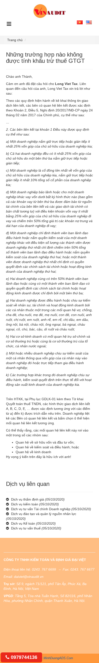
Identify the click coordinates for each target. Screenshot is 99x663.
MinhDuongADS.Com (58, 658)
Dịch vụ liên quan (28, 484)
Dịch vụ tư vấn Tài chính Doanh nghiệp (40, 509)
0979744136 (23, 657)
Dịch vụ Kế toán (23, 523)
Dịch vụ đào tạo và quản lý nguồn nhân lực (43, 514)
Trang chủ (15, 40)
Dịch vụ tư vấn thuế (26, 528)
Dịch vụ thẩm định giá (27, 499)
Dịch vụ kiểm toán (24, 504)
